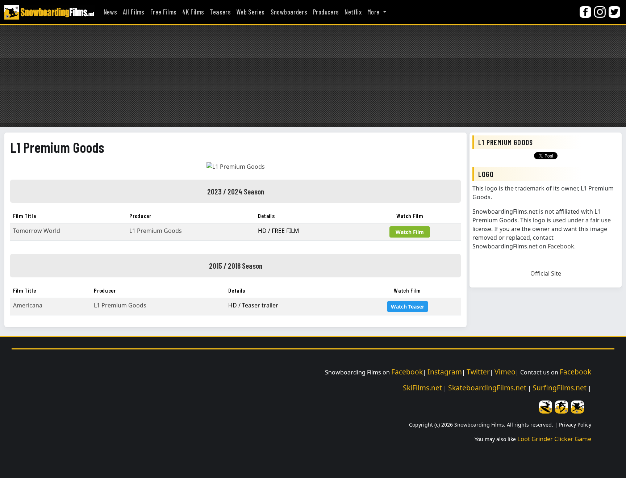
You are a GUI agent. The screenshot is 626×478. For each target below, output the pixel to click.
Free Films (163, 12)
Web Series (251, 12)
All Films (133, 12)
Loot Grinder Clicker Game (554, 439)
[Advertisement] (313, 76)
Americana (27, 305)
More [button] (374, 12)
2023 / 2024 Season (235, 191)
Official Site (545, 273)
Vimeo (505, 372)
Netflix (353, 12)
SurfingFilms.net (560, 388)
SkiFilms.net (422, 388)
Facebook (561, 246)
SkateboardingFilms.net (487, 388)
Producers (326, 12)
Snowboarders (289, 12)
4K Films (193, 12)
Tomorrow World (36, 231)
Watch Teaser (407, 306)
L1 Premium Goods (57, 147)
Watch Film (410, 231)
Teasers (220, 12)
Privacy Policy (575, 424)
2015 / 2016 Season (235, 265)
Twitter (478, 372)
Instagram (444, 372)
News (110, 12)
